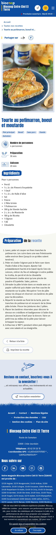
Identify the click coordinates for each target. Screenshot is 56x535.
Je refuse (19, 530)
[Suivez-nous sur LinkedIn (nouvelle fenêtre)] (14, 468)
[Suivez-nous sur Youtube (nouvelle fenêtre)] (23, 468)
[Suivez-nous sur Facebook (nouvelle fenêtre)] (5, 468)
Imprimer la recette (19, 350)
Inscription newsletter (30, 396)
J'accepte (37, 530)
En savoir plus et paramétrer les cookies (27, 524)
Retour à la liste (17, 341)
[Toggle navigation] (53, 9)
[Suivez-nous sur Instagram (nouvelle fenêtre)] (32, 468)
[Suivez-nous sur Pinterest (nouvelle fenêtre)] (41, 468)
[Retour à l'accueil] (8, 3)
